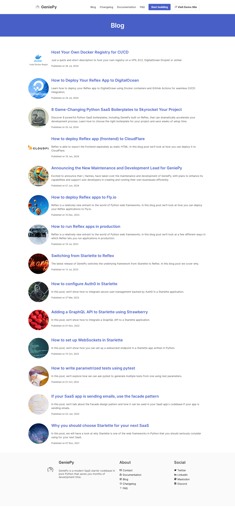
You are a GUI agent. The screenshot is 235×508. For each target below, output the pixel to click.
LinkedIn (182, 474)
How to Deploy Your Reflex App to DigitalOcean (95, 80)
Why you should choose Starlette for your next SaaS (100, 425)
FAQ (142, 7)
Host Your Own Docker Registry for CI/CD (90, 52)
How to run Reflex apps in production (85, 226)
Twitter (181, 470)
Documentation (126, 7)
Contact (127, 470)
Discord (182, 483)
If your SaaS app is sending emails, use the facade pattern (105, 396)
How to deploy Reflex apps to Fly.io (83, 197)
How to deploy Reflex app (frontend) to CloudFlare (98, 138)
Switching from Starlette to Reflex (82, 255)
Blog (93, 7)
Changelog (106, 7)
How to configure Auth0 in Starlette (84, 283)
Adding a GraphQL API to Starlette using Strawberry (99, 312)
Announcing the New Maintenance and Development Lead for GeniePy (116, 168)
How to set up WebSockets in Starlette (87, 340)
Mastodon (183, 479)
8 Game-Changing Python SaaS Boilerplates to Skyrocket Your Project (116, 109)
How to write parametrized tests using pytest (93, 368)
